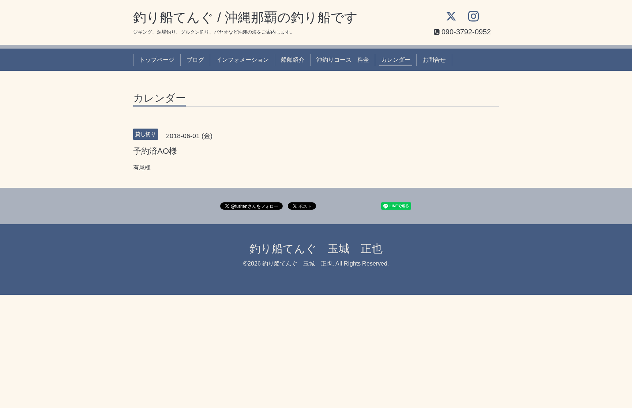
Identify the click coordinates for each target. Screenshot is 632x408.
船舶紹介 (292, 60)
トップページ (156, 60)
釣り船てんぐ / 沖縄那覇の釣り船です (245, 17)
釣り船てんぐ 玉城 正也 (316, 249)
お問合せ (434, 60)
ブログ (195, 60)
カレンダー (395, 60)
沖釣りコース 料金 (342, 60)
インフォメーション (242, 60)
